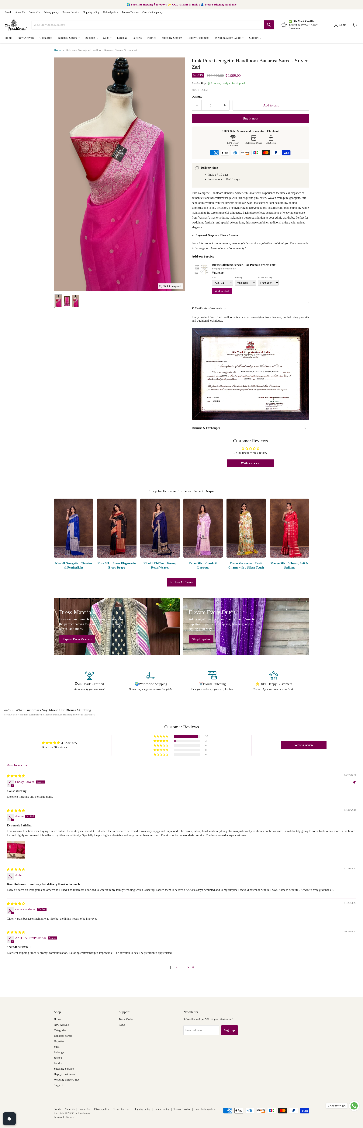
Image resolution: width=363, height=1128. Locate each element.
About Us (20, 12)
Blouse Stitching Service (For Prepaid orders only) (244, 264)
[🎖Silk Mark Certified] (89, 681)
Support (254, 37)
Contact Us (34, 12)
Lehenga (122, 37)
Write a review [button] (250, 463)
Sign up (229, 1030)
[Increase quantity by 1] (225, 105)
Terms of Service (130, 12)
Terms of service (71, 12)
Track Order (126, 1019)
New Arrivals (26, 37)
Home (8, 37)
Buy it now (250, 118)
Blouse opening (265, 277)
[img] (16, 776)
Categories (46, 37)
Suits (106, 37)
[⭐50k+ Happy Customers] (273, 681)
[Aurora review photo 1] (16, 850)
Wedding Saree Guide (228, 37)
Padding (238, 277)
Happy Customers (198, 37)
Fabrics (151, 37)
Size (214, 277)
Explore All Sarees (181, 582)
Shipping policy (91, 12)
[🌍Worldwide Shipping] (151, 681)
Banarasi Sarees (68, 37)
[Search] (269, 24)
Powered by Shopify (64, 1117)
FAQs (122, 1024)
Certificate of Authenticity (210, 308)
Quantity (197, 96)
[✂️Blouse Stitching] (212, 681)
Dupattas (90, 37)
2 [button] (176, 967)
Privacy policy (51, 12)
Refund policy (110, 12)
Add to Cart (222, 290)
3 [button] (182, 967)
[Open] (9, 1118)
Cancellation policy (152, 12)
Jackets (137, 37)
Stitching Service (172, 37)
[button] (341, 24)
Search (8, 12)
